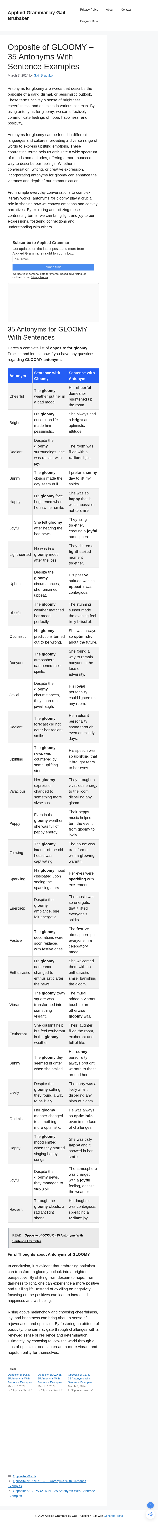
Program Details (90, 21)
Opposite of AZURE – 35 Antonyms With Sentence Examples (51, 1378)
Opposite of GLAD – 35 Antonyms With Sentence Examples (80, 1378)
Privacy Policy (89, 9)
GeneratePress (113, 1515)
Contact (126, 9)
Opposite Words (24, 1476)
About (109, 9)
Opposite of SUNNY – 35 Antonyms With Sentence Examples (21, 1378)
